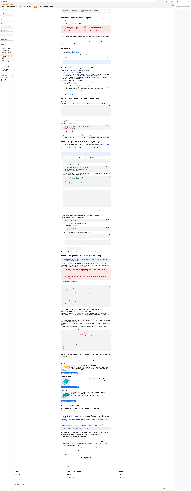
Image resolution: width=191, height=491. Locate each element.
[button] (6, 17)
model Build (12, 1)
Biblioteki (16, 477)
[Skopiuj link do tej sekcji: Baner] (66, 363)
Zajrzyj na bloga (69, 472)
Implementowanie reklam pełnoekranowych (69, 386)
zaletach (86, 41)
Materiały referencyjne (44, 6)
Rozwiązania (26, 1)
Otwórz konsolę (182, 1)
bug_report (186, 4)
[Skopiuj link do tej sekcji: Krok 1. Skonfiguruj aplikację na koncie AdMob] (96, 68)
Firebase (36, 484)
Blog (177, 1)
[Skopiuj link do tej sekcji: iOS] (64, 118)
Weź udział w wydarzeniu (71, 479)
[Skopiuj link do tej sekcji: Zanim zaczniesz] (74, 48)
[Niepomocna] (110, 15)
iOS (93, 30)
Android (27, 484)
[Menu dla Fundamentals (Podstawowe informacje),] (21, 6)
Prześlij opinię (107, 17)
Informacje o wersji (122, 477)
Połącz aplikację (69, 90)
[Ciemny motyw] (108, 106)
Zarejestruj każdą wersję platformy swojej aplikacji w (76, 74)
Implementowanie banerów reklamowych (69, 373)
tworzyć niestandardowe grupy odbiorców (77, 422)
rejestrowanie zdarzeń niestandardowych (78, 438)
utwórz (73, 72)
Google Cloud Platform (43, 484)
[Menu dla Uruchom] (21, 1)
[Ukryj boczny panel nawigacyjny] (12, 489)
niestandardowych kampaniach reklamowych (81, 439)
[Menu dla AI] (25, 6)
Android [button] (63, 284)
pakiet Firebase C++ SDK (104, 144)
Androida (95, 30)
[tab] (63, 284)
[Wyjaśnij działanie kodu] (106, 106)
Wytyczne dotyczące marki (123, 479)
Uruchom (18, 1)
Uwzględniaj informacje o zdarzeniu (75, 441)
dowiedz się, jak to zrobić (96, 425)
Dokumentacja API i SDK (18, 474)
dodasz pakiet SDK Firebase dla (78, 420)
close (189, 4)
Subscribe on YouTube (70, 477)
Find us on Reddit (69, 474)
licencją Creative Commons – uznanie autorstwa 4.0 (84, 462)
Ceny (30, 1)
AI (23, 6)
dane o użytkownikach (74, 416)
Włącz (70, 87)
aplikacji (74, 75)
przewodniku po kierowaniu (81, 278)
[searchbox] (6, 9)
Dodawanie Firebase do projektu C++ (73, 52)
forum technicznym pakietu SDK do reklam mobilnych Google (79, 31)
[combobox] (159, 1)
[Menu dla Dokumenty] (38, 1)
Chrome (31, 484)
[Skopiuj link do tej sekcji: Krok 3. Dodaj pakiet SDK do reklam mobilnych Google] (101, 141)
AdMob (12, 4)
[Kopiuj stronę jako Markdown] (65, 20)
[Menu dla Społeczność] (46, 1)
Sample (51, 6)
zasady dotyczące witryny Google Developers (81, 463)
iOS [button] (67, 284)
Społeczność (42, 1)
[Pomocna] (108, 15)
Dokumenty (35, 1)
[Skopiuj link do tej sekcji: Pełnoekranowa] (72, 376)
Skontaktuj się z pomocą (123, 472)
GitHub (16, 479)
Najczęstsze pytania (122, 480)
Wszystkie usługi (51, 484)
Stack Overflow (121, 474)
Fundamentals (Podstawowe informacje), (13, 6)
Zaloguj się (188, 1)
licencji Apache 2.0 (106, 462)
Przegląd (2, 6)
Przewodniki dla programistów (19, 472)
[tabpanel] (86, 296)
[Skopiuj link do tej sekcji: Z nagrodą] (68, 390)
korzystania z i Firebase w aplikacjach (95, 443)
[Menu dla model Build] (15, 1)
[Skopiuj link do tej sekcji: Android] (67, 101)
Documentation (5, 4)
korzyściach (92, 82)
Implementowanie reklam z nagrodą (68, 401)
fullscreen (187, 4)
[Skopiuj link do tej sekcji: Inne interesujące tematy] (80, 405)
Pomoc (49, 1)
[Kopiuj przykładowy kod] (110, 106)
